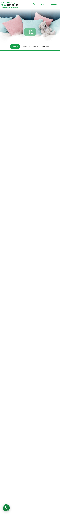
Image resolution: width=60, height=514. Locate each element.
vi (39, 4)
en (43, 4)
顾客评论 (45, 46)
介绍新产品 (26, 46)
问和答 (36, 46)
